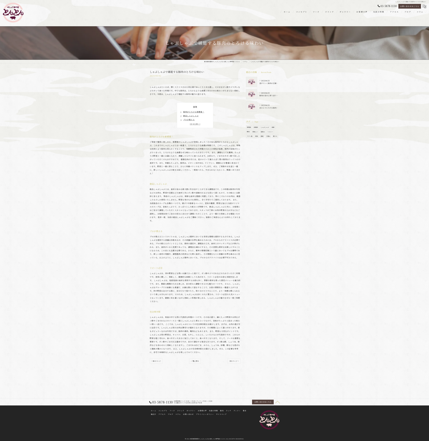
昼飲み (263, 132)
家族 (256, 136)
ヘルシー (270, 132)
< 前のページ (156, 361)
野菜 (248, 132)
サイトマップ (221, 414)
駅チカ (275, 136)
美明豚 (249, 127)
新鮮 (273, 127)
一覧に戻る (195, 361)
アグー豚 (249, 136)
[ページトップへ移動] (277, 402)
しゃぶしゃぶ (265, 127)
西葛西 (256, 127)
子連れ (268, 136)
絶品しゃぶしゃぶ (191, 115)
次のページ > (234, 361)
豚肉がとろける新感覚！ (193, 112)
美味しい (255, 132)
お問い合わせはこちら (409, 6)
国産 (262, 136)
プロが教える (189, 119)
